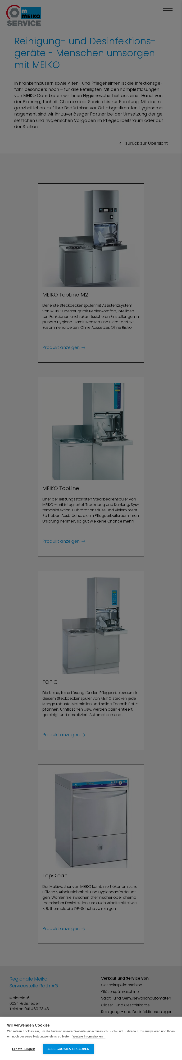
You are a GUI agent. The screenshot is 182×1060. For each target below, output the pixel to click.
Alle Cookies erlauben (68, 1049)
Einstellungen (23, 1049)
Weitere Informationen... (89, 1036)
